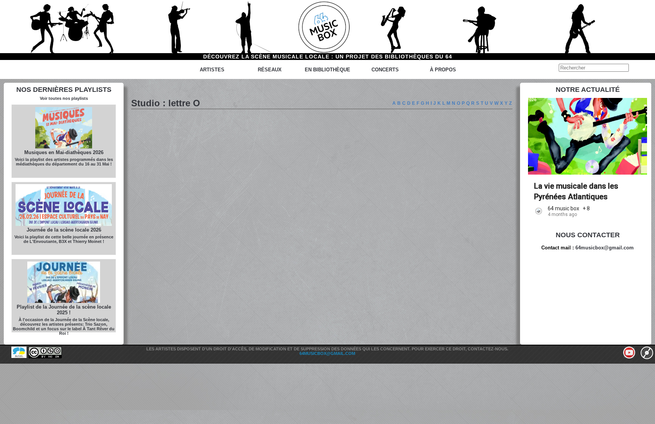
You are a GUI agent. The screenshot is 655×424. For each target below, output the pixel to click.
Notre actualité (588, 89)
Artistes (212, 70)
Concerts (385, 70)
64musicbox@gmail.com (604, 248)
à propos (443, 70)
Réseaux (270, 70)
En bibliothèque (327, 70)
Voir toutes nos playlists (64, 98)
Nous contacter (588, 235)
